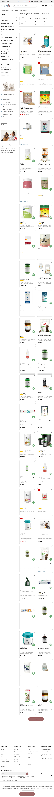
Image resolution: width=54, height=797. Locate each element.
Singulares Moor (41, 222)
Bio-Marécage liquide (24, 364)
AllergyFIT (22, 336)
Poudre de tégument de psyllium (26, 108)
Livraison (16, 759)
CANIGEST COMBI (41, 592)
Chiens (2, 749)
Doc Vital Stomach (41, 250)
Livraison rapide (7, 102)
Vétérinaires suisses (8, 117)
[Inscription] (27, 773)
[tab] (26, 18)
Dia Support (40, 392)
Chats (2, 751)
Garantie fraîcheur (8, 111)
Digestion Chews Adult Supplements (45, 335)
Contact (16, 749)
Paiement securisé (7, 109)
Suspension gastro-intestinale (44, 478)
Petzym (21, 222)
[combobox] (25, 5)
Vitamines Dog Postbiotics (25, 450)
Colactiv (22, 534)
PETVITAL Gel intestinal (25, 306)
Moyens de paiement (19, 764)
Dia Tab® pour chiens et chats (44, 164)
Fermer (27, 794)
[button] (42, 5)
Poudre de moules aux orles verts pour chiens (29, 477)
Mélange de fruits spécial (25, 563)
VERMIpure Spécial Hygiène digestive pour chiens (30, 705)
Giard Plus (22, 164)
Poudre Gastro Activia (42, 307)
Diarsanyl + (22, 620)
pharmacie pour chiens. (7, 152)
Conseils (29, 764)
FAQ (52, 1)
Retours (16, 761)
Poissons (3, 756)
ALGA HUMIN (22, 80)
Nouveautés (4, 764)
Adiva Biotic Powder (42, 136)
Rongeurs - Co (4, 759)
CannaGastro (40, 194)
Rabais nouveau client (46, 749)
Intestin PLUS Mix (41, 450)
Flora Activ (22, 393)
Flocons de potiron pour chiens (26, 591)
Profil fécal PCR (23, 51)
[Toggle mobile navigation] (1, 6)
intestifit (39, 507)
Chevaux (3, 754)
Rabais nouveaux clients (9, 94)
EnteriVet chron (23, 648)
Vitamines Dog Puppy (24, 507)
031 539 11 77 (46, 773)
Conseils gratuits (7, 99)
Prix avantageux (7, 97)
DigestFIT (40, 705)
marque (3, 766)
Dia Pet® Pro (40, 677)
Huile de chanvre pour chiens (43, 648)
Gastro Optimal (23, 250)
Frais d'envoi (17, 756)
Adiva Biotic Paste (24, 421)
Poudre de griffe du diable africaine (45, 79)
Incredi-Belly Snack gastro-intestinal (28, 193)
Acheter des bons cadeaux (47, 758)
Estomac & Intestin (41, 364)
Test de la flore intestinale (43, 534)
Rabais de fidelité (7, 114)
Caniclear (22, 677)
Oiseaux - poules (5, 761)
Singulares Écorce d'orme (43, 107)
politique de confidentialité (28, 790)
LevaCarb (22, 137)
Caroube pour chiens (24, 279)
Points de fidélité (44, 751)
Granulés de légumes (42, 620)
